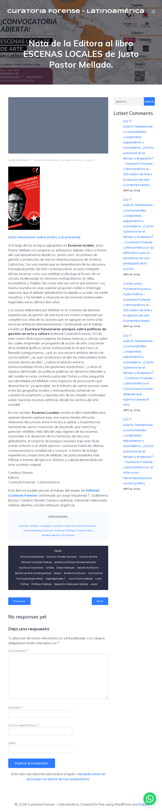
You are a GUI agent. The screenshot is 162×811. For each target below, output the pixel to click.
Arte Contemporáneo (32, 556)
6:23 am (90, 160)
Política (24, 584)
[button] (149, 798)
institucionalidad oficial (29, 578)
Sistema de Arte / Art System (58, 535)
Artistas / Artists (28, 525)
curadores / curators (51, 525)
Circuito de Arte (88, 556)
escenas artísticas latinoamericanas (75, 562)
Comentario (18, 651)
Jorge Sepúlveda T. (55, 578)
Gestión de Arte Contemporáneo (33, 573)
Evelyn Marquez (66, 567)
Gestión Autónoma (88, 567)
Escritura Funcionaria (31, 567)
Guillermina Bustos (75, 573)
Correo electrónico (23, 725)
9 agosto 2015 (72, 160)
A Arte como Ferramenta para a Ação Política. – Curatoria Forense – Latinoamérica (138, 294)
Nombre (15, 708)
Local (98, 578)
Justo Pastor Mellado (81, 578)
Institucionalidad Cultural (38, 530)
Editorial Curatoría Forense (80, 525)
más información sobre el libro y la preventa (44, 237)
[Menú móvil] (153, 11)
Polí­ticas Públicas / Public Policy (73, 530)
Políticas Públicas (41, 584)
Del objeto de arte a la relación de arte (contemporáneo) (137, 179)
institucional (95, 573)
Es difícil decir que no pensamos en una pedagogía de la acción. (138, 258)
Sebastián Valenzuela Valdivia (71, 584)
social (94, 584)
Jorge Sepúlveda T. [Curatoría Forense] (34, 160)
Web (12, 743)
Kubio (143, 804)
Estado (50, 567)
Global (57, 573)
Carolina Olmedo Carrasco (61, 556)
